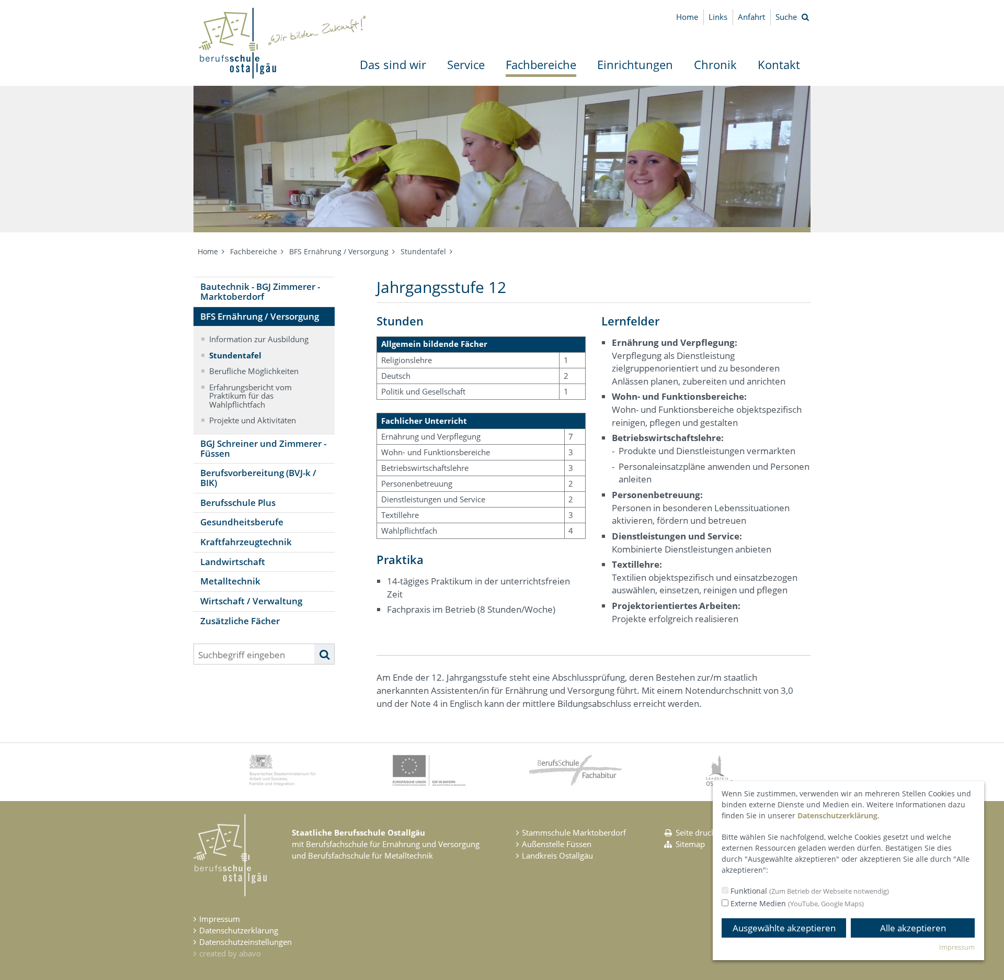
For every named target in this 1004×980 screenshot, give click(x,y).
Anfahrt (751, 17)
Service (466, 64)
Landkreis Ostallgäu (557, 855)
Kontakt (779, 64)
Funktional (808, 891)
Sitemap (690, 844)
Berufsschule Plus (238, 503)
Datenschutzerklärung (238, 930)
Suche (786, 17)
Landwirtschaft (232, 562)
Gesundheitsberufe (241, 522)
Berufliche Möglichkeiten (254, 371)
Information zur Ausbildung (259, 339)
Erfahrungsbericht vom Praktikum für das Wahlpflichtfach (250, 396)
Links (718, 17)
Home (687, 17)
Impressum (219, 919)
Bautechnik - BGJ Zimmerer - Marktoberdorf (260, 291)
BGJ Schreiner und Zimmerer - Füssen (263, 448)
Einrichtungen (635, 64)
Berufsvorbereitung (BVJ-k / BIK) (258, 478)
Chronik (715, 64)
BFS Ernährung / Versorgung (339, 251)
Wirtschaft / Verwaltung (251, 601)
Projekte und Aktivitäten (252, 420)
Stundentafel (423, 251)
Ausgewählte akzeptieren (784, 928)
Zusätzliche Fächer (240, 621)
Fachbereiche (541, 64)
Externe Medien (796, 903)
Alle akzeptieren (913, 928)
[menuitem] (393, 65)
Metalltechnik (230, 581)
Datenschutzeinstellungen (245, 942)
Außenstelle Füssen (556, 844)
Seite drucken (700, 832)
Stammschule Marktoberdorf (574, 832)
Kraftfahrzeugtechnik (246, 542)
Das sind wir (393, 64)
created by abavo (230, 953)
